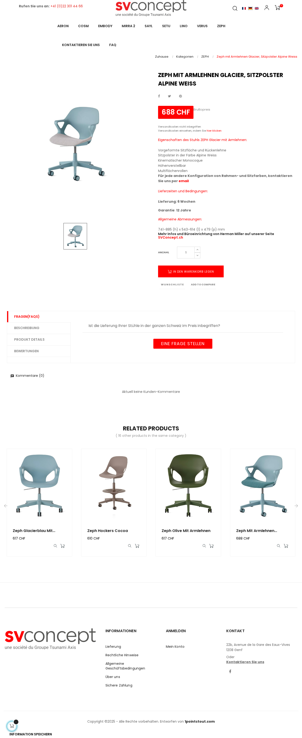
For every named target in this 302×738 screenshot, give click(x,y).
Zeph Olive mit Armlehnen (186, 530)
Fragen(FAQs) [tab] (27, 316)
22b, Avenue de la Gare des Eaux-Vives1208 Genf (258, 647)
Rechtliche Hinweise (122, 655)
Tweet (169, 96)
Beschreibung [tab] (26, 328)
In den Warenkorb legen (193, 272)
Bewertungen (26, 351)
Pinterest (180, 96)
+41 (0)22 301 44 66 (66, 6)
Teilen (159, 96)
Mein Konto (175, 646)
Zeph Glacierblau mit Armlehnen (33, 531)
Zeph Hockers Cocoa (107, 530)
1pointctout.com (200, 721)
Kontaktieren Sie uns (245, 662)
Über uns (112, 676)
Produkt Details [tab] (29, 339)
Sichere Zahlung (118, 685)
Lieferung (113, 646)
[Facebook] (230, 671)
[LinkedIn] (239, 668)
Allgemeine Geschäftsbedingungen (125, 666)
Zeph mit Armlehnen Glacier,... (255, 531)
